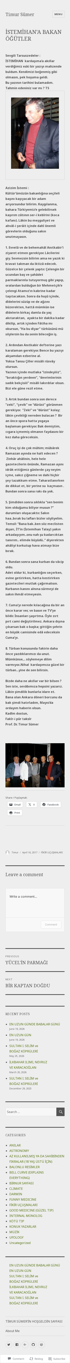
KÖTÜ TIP (16, 1221)
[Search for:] (31, 1112)
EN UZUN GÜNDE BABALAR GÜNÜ (34, 1024)
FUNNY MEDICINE (22, 1199)
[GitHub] (33, 1344)
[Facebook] (17, 1344)
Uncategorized (20, 1243)
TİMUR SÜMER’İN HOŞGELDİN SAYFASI (33, 1321)
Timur (14, 852)
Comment (51, 924)
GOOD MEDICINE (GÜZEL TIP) (31, 1210)
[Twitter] (8, 1344)
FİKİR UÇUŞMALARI (52, 852)
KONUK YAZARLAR (22, 1226)
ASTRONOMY (19, 1151)
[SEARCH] (60, 1112)
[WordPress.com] (41, 1344)
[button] (35, 765)
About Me (12, 1331)
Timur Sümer (19, 14)
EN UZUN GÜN (20, 1035)
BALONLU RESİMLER (24, 1167)
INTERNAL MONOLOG (25, 1216)
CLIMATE (16, 1189)
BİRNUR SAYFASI (21, 1183)
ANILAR (15, 1145)
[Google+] (25, 1344)
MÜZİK (14, 1232)
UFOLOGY (16, 1237)
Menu (58, 14)
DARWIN (15, 1194)
